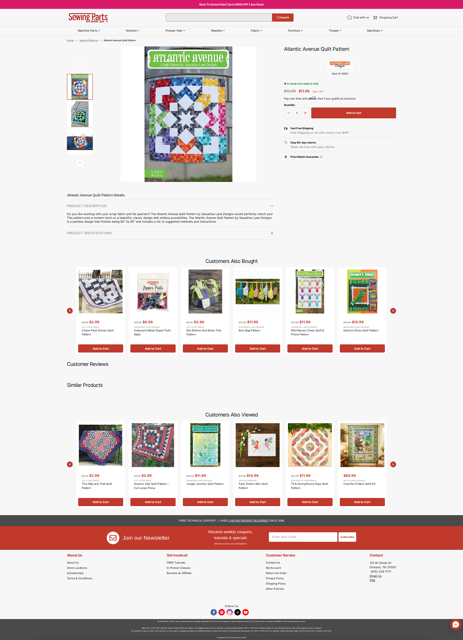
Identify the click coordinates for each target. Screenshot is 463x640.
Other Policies (275, 588)
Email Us (376, 576)
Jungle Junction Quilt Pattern (205, 484)
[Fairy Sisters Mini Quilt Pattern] (257, 464)
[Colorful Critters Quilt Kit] (362, 464)
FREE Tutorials (176, 562)
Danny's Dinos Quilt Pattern (361, 330)
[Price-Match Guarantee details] (321, 157)
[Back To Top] (457, 634)
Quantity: (289, 104)
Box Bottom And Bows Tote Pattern (203, 332)
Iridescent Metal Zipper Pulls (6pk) (152, 332)
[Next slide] (80, 162)
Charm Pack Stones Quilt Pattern (98, 332)
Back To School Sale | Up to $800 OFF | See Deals (231, 4)
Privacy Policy (275, 578)
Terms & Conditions (79, 578)
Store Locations (77, 568)
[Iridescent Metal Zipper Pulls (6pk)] (153, 310)
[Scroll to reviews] (340, 56)
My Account (273, 568)
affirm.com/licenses (261, 631)
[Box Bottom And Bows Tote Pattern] (205, 310)
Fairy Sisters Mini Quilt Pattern (253, 486)
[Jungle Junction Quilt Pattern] (205, 464)
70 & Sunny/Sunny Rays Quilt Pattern (309, 486)
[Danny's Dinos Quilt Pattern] (362, 310)
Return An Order (276, 573)
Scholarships (75, 573)
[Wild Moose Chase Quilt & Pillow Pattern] (310, 310)
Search (284, 17)
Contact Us (273, 562)
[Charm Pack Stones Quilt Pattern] (100, 310)
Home (70, 40)
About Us (73, 562)
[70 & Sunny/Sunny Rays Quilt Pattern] (310, 464)
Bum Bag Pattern (249, 330)
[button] (384, 18)
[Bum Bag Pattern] (257, 310)
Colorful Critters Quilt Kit (359, 484)
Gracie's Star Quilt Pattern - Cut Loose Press (151, 486)
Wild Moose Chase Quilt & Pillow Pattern (307, 332)
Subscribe (347, 537)
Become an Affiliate (179, 573)
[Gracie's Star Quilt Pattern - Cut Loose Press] (153, 464)
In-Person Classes (178, 568)
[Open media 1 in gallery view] (265, 54)
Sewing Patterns (88, 40)
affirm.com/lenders (251, 628)
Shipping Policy (276, 583)
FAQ (372, 580)
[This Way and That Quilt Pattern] (100, 464)
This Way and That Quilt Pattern (97, 486)
